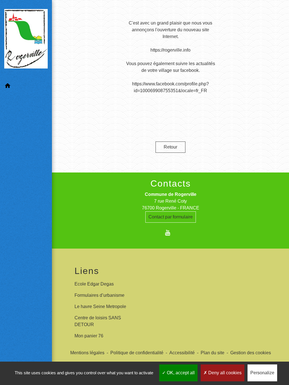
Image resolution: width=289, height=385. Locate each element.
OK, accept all (180, 372)
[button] (26, 86)
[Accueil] (26, 40)
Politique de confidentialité (136, 352)
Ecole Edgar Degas (94, 284)
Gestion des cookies (250, 352)
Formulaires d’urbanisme (99, 295)
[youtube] (171, 232)
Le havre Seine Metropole (100, 306)
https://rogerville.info (170, 50)
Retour (170, 147)
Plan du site (212, 352)
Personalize (262, 372)
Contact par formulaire (170, 216)
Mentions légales (87, 352)
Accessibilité (182, 352)
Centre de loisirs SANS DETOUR (98, 321)
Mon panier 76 (89, 335)
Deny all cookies (224, 372)
